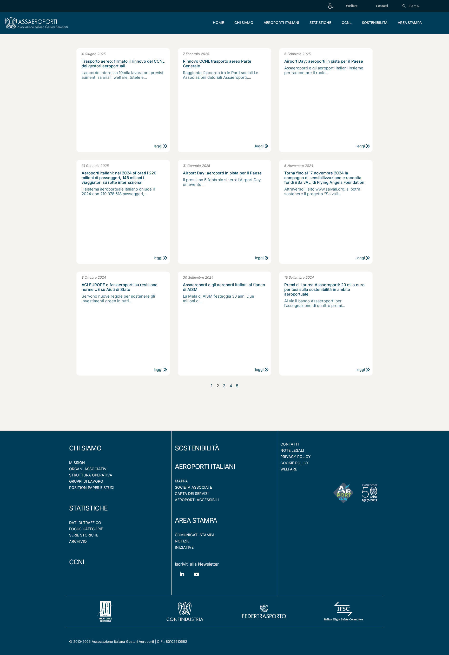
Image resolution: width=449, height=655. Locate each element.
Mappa (181, 481)
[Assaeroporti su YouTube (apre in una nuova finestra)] (196, 578)
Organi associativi (88, 469)
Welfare (288, 469)
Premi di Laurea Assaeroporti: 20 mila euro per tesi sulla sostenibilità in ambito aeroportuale (324, 290)
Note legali (292, 450)
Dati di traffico (85, 522)
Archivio (78, 541)
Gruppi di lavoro (86, 481)
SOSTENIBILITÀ (197, 448)
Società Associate (193, 487)
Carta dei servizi (192, 493)
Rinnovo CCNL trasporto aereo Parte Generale (217, 63)
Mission (77, 462)
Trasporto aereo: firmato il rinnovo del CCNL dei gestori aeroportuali (123, 63)
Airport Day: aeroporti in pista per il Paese (323, 61)
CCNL (77, 562)
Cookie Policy (294, 463)
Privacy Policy (295, 456)
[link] (331, 6)
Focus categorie (86, 529)
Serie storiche (83, 535)
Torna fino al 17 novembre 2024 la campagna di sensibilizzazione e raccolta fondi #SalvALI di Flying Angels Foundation (324, 178)
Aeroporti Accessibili (197, 499)
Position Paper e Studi (91, 487)
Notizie (182, 541)
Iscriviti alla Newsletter (197, 564)
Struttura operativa (90, 475)
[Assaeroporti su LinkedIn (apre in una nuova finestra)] (182, 577)
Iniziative (184, 547)
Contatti (289, 444)
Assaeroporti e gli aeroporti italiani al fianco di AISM (224, 287)
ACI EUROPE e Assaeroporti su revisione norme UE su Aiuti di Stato (119, 287)
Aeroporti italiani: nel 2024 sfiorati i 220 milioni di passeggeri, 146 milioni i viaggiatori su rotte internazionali (119, 178)
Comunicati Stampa (195, 535)
